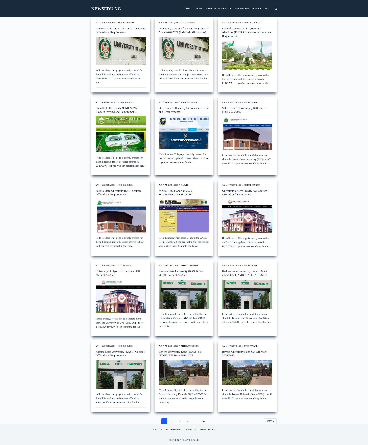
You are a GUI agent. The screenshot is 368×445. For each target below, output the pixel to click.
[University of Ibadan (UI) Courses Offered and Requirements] (184, 132)
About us (157, 429)
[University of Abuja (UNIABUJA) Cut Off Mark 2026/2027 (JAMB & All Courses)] (184, 51)
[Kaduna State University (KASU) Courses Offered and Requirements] (121, 374)
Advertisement (173, 429)
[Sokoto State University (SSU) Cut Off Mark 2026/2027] (247, 133)
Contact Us (190, 429)
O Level (184, 185)
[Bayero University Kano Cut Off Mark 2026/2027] (247, 372)
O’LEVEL (198, 8)
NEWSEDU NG (106, 8)
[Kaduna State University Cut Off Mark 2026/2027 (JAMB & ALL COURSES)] (247, 294)
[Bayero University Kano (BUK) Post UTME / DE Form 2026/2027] (184, 372)
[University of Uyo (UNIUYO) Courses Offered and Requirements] (247, 216)
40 (204, 421)
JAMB (187, 8)
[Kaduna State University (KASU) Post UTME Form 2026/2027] (184, 294)
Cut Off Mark (188, 23)
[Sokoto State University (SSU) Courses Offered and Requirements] (121, 215)
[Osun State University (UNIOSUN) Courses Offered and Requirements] (121, 134)
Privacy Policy (207, 429)
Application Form (190, 266)
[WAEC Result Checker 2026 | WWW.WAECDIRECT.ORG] (184, 215)
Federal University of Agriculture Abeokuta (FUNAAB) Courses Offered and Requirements (247, 32)
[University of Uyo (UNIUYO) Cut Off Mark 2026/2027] (121, 296)
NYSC (267, 8)
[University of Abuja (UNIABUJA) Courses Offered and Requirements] (121, 51)
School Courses (126, 23)
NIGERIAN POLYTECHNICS (247, 8)
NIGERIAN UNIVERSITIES (218, 8)
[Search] (276, 9)
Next (269, 421)
